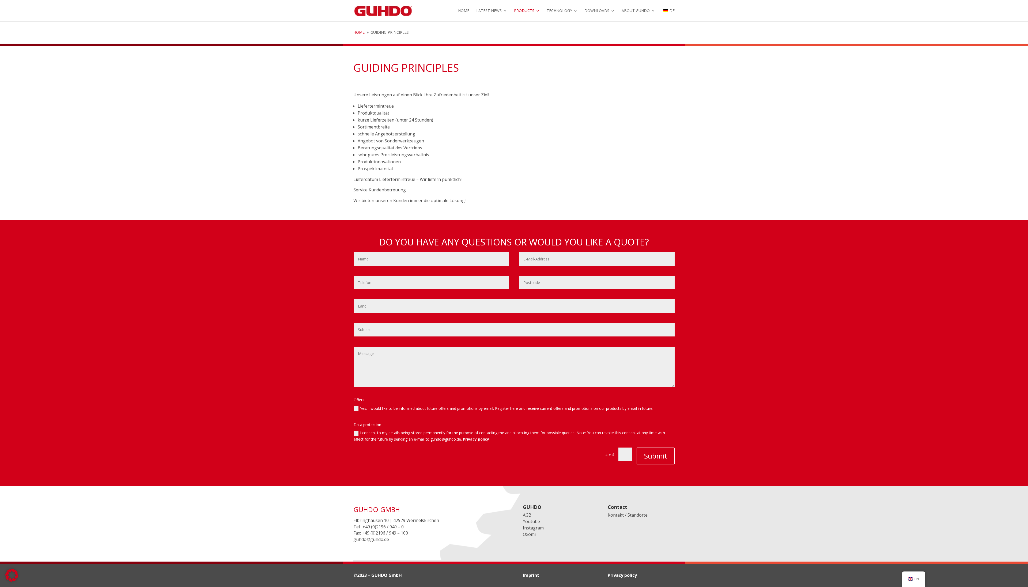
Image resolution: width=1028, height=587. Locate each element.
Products (524, 11)
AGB (527, 515)
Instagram (533, 528)
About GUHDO (636, 11)
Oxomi (529, 534)
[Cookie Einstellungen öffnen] (11, 580)
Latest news (489, 11)
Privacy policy (476, 439)
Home (463, 11)
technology (559, 11)
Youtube (531, 521)
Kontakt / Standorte (628, 515)
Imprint (531, 575)
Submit (655, 456)
